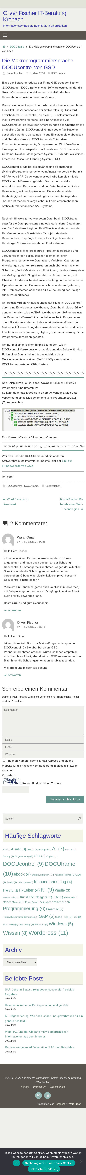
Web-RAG (41, 924)
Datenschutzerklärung (44, 1169)
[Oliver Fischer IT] (38, 1095)
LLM (58, 897)
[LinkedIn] (47, 1095)
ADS (31, 849)
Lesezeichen (53, 485)
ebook (22, 874)
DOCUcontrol (15, 485)
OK (16, 1163)
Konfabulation (11, 897)
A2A (6, 849)
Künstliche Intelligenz (36, 897)
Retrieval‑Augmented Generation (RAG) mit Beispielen (39, 1047)
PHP (66, 902)
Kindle (62, 890)
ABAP (18, 849)
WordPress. (75, 1103)
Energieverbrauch (42, 875)
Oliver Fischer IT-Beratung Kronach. (34, 16)
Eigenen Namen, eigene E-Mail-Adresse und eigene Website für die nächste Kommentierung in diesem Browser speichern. (39, 765)
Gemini (12, 882)
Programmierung (24, 908)
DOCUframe (17, 46)
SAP (46, 916)
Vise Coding (26, 924)
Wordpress (48, 932)
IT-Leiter (29, 890)
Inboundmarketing (53, 882)
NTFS (56, 902)
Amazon (70, 849)
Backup (8, 856)
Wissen (15, 933)
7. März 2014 (37, 73)
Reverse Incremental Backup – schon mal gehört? (36, 1005)
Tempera (60, 1103)
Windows (61, 923)
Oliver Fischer (15, 73)
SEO (59, 917)
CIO (40, 856)
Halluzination (25, 882)
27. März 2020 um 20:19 (31, 627)
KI (47, 890)
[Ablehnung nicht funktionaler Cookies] (81, 1161)
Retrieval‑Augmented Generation (20, 917)
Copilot (51, 856)
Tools (76, 917)
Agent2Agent (43, 849)
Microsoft (18, 902)
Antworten (14, 610)
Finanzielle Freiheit (64, 875)
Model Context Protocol (38, 902)
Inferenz (10, 890)
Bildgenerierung (24, 856)
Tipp (68, 917)
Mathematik (71, 897)
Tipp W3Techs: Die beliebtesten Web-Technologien (71, 504)
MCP (7, 902)
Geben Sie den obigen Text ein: (42, 783)
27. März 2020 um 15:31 (31, 542)
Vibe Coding (10, 924)
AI (58, 848)
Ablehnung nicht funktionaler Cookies (48, 1163)
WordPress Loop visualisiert (15, 502)
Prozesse (54, 909)
